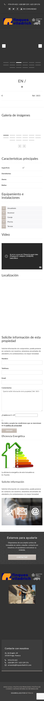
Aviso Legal (7, 687)
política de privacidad (14, 425)
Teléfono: (5, 368)
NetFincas (29, 693)
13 (12, 67)
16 (31, 67)
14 (18, 67)
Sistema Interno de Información (25, 689)
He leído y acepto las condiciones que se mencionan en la (21, 424)
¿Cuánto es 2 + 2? (8, 415)
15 (25, 67)
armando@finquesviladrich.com (19, 665)
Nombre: (5, 359)
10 (25, 137)
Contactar (22, 557)
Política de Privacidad (22, 687)
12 (38, 137)
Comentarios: (7, 388)
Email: (4, 378)
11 (31, 137)
